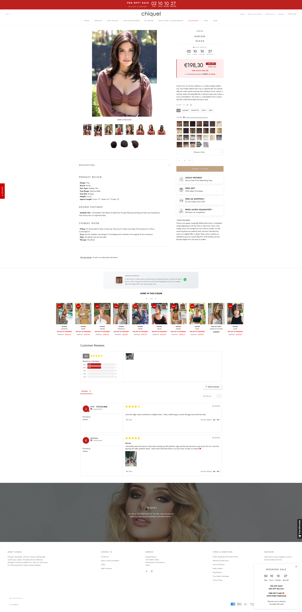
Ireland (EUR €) (15, 598)
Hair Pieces (112, 21)
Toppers (98, 21)
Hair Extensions (131, 21)
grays (204, 110)
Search (281, 14)
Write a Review (213, 387)
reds (210, 110)
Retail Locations (255, 14)
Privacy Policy (218, 580)
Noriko (200, 31)
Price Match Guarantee (221, 576)
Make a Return (218, 568)
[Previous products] (146, 299)
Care (206, 21)
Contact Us (105, 557)
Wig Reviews (217, 572)
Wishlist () (270, 14)
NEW (215, 21)
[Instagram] (152, 571)
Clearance (193, 21)
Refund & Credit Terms (221, 560)
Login (242, 14)
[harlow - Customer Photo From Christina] (130, 356)
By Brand (149, 21)
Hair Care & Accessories (171, 21)
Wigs (87, 21)
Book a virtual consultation (110, 560)
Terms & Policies (218, 564)
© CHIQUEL (14, 605)
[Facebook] (184, 105)
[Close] (296, 566)
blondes (185, 110)
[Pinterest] (191, 105)
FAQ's (103, 564)
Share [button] (130, 420)
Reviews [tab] (84, 391)
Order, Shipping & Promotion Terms (225, 557)
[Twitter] (187, 105)
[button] (214, 420)
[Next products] (155, 299)
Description (87, 165)
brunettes (195, 110)
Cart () (292, 14)
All (178, 110)
